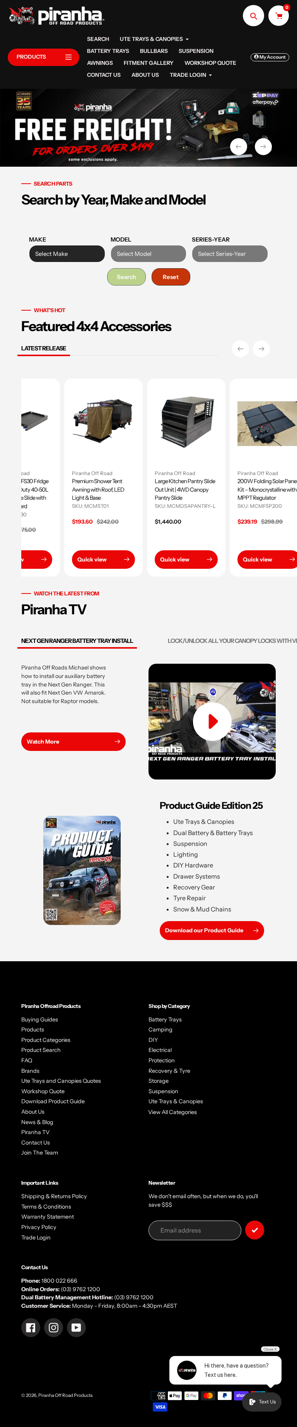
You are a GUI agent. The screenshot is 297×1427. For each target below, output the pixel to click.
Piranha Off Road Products (65, 1395)
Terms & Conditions (46, 1206)
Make (37, 239)
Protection (161, 1060)
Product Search (41, 1050)
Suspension (163, 1091)
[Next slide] (263, 146)
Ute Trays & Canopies (175, 1101)
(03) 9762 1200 (80, 1289)
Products (32, 1029)
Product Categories (45, 1039)
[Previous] (240, 348)
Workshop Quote (43, 1091)
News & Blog (37, 1122)
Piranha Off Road (136, 473)
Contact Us (35, 1142)
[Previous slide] (238, 146)
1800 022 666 (59, 1280)
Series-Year (211, 239)
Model (121, 239)
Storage (158, 1080)
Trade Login (36, 1237)
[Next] (261, 348)
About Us (32, 1111)
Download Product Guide (53, 1101)
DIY (153, 1039)
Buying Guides (39, 1019)
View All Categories (172, 1112)
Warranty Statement (47, 1216)
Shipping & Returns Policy (54, 1196)
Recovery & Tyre (169, 1070)
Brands (30, 1070)
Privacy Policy (38, 1227)
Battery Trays (165, 1019)
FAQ (26, 1060)
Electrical (160, 1050)
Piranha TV (35, 1132)
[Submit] (254, 1230)
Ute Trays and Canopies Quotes (61, 1080)
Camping (160, 1029)
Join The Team (39, 1152)
